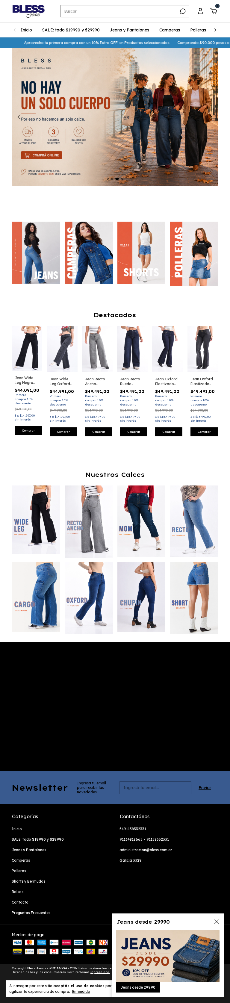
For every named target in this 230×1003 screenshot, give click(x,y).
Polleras (198, 30)
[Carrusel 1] (36, 253)
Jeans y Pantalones (129, 30)
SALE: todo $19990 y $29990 (71, 30)
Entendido (81, 991)
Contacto (20, 902)
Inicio (26, 30)
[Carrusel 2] (89, 253)
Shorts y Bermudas (28, 881)
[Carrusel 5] (36, 597)
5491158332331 (132, 829)
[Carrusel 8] (194, 598)
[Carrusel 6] (89, 598)
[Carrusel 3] (141, 253)
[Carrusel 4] (194, 254)
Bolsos (17, 891)
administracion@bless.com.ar (145, 850)
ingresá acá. (100, 972)
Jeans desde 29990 (138, 987)
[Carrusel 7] (141, 597)
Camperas (169, 30)
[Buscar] (182, 11)
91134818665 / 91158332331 (144, 839)
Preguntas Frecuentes (31, 912)
